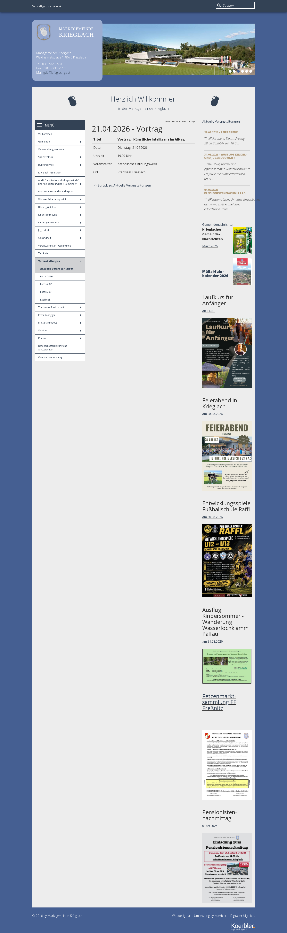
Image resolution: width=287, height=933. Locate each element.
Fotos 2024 (46, 292)
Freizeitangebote (47, 322)
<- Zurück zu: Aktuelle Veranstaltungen (122, 185)
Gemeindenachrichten (218, 224)
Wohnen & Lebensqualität (52, 199)
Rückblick (45, 299)
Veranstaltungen (49, 261)
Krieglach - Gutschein (49, 172)
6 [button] (251, 72)
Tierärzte (43, 253)
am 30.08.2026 (212, 517)
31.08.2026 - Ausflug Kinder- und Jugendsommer (225, 156)
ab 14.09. (208, 311)
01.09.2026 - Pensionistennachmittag (225, 191)
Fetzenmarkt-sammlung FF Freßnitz (219, 702)
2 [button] (235, 72)
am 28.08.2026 (212, 414)
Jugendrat (43, 230)
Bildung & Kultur (47, 207)
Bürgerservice (46, 164)
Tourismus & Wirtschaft (51, 307)
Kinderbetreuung (47, 214)
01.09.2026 (209, 826)
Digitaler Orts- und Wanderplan (55, 191)
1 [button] (231, 72)
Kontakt (42, 338)
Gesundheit (44, 238)
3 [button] (239, 72)
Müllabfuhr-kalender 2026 (215, 273)
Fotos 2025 (46, 284)
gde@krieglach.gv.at (56, 72)
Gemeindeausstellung (50, 357)
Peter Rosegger (46, 315)
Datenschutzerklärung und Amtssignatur (52, 347)
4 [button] (243, 72)
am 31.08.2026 (212, 641)
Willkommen (45, 134)
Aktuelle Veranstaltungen (56, 268)
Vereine (42, 330)
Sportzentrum (45, 157)
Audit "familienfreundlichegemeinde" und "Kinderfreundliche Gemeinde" (58, 182)
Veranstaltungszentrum (51, 149)
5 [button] (247, 72)
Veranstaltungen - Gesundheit (54, 245)
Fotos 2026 (46, 276)
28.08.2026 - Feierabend (221, 132)
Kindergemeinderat (49, 222)
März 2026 (210, 246)
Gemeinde (44, 141)
